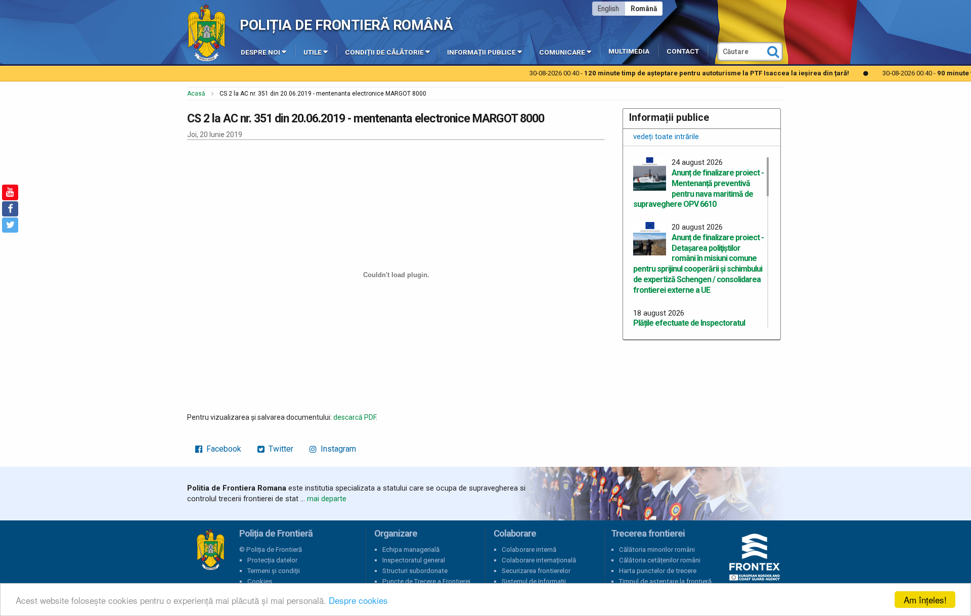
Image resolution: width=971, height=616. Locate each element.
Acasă (196, 93)
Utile (312, 52)
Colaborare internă (529, 549)
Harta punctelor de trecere (657, 571)
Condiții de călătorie (384, 52)
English (608, 9)
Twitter (280, 449)
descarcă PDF (354, 417)
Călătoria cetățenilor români (659, 560)
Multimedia (628, 51)
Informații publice (481, 52)
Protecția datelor (272, 560)
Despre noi (260, 52)
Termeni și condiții (273, 571)
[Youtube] (10, 192)
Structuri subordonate (415, 571)
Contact (683, 51)
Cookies (259, 581)
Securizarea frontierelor (536, 571)
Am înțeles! (925, 599)
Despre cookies (358, 600)
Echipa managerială (410, 549)
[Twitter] (10, 225)
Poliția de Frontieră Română (346, 25)
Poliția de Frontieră (210, 550)
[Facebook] (10, 208)
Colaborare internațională (539, 560)
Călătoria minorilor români (657, 549)
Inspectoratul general (413, 560)
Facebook (222, 449)
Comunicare (562, 52)
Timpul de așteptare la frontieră (665, 581)
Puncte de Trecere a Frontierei (426, 581)
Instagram (337, 449)
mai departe (326, 498)
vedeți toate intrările (666, 136)
